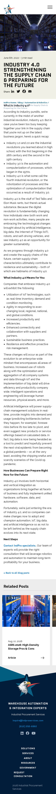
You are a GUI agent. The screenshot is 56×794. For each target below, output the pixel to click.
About (28, 758)
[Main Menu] (50, 7)
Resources (28, 763)
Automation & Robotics (36, 103)
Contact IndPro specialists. (20, 545)
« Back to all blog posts (16, 573)
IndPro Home (10, 103)
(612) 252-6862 (28, 726)
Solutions (28, 748)
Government (28, 767)
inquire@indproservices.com (28, 720)
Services (28, 753)
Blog (20, 103)
